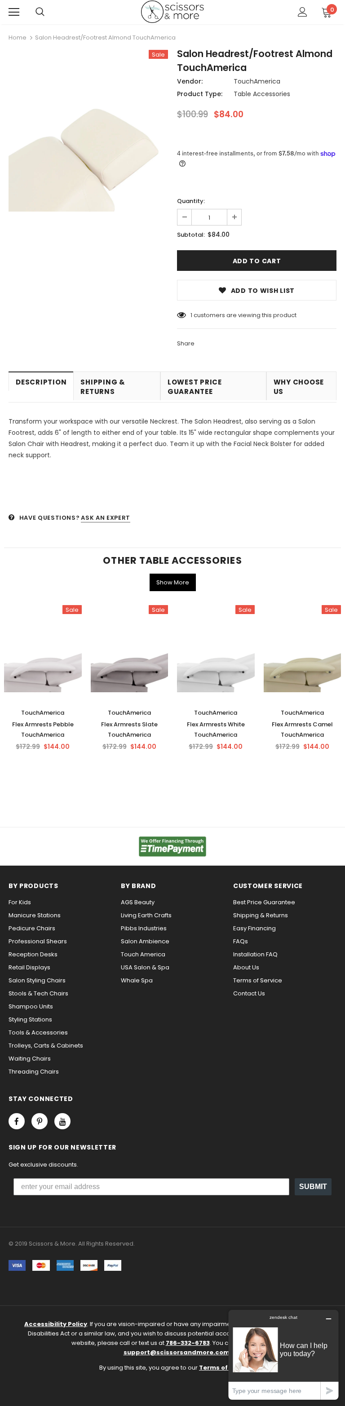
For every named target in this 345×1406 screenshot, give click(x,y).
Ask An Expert (105, 517)
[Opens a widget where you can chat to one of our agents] (283, 1354)
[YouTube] (62, 1121)
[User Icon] (302, 12)
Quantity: (191, 201)
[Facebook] (17, 1121)
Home (18, 37)
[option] (88, 133)
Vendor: (190, 81)
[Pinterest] (39, 1121)
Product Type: (199, 93)
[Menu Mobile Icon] (14, 12)
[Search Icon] (39, 12)
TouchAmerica (257, 81)
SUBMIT (313, 1186)
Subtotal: (191, 234)
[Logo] (172, 11)
